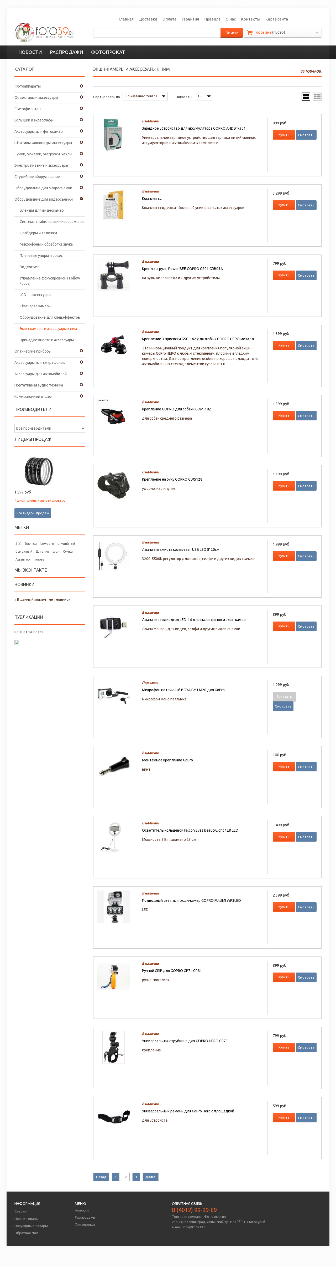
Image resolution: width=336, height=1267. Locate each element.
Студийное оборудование (37, 177)
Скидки (20, 1211)
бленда (31, 543)
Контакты (250, 19)
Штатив (42, 551)
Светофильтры (27, 109)
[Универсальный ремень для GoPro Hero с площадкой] (117, 1117)
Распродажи (66, 52)
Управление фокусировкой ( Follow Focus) (50, 281)
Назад (101, 1177)
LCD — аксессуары (35, 295)
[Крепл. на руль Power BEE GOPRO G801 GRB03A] (117, 275)
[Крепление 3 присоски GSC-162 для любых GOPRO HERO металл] (117, 345)
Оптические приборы (32, 351)
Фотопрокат (108, 52)
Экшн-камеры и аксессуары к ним (48, 329)
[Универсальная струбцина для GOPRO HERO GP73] (117, 1047)
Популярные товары (31, 1226)
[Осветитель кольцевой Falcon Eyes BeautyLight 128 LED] (117, 836)
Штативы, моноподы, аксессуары (43, 143)
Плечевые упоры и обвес (41, 255)
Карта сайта (276, 19)
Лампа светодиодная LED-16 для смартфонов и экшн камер (194, 620)
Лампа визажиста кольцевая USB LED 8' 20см (180, 549)
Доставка (148, 19)
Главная (126, 19)
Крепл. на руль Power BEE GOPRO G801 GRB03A (182, 269)
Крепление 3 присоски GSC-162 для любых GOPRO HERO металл (198, 339)
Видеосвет (29, 267)
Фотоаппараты (27, 86)
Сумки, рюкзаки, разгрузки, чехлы (43, 154)
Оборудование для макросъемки (43, 188)
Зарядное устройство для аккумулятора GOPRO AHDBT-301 (194, 128)
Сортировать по (106, 97)
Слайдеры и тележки (38, 233)
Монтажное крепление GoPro (167, 760)
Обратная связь (27, 1233)
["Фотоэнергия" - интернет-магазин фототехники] (44, 32)
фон (55, 551)
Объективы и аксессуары (36, 97)
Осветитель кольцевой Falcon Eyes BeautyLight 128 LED (190, 830)
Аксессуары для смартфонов (39, 362)
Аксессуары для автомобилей (40, 374)
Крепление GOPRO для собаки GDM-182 (176, 409)
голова (39, 559)
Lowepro (47, 543)
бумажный (23, 551)
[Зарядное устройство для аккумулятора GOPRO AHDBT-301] (117, 134)
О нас (231, 19)
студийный (66, 543)
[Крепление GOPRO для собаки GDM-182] (117, 415)
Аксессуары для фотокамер (38, 131)
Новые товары (26, 1218)
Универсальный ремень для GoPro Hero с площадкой (188, 1111)
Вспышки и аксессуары (34, 120)
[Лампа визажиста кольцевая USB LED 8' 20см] (117, 556)
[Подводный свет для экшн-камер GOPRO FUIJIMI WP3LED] (117, 907)
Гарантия (190, 19)
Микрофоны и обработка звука (46, 244)
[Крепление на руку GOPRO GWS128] (117, 485)
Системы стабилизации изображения (52, 222)
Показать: (184, 97)
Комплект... (152, 198)
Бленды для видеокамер (42, 210)
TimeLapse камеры (35, 306)
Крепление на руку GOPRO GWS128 (172, 479)
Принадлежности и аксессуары (47, 340)
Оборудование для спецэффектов (50, 317)
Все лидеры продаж (33, 513)
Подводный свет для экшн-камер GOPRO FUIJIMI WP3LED (191, 900)
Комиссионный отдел (33, 396)
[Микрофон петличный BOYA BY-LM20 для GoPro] (117, 696)
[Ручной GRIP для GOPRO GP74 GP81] (117, 977)
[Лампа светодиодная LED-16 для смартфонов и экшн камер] (117, 626)
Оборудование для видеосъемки (43, 199)
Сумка (68, 551)
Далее (150, 1177)
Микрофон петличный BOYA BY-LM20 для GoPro (183, 690)
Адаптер (22, 559)
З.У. (18, 543)
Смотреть (306, 135)
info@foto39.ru (195, 1227)
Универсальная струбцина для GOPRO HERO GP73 (185, 1041)
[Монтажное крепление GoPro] (117, 766)
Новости (30, 52)
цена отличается (28, 632)
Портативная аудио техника (38, 385)
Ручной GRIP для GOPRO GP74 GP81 (172, 971)
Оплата (169, 19)
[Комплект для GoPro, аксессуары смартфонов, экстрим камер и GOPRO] (117, 205)
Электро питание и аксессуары (41, 165)
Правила (212, 19)
